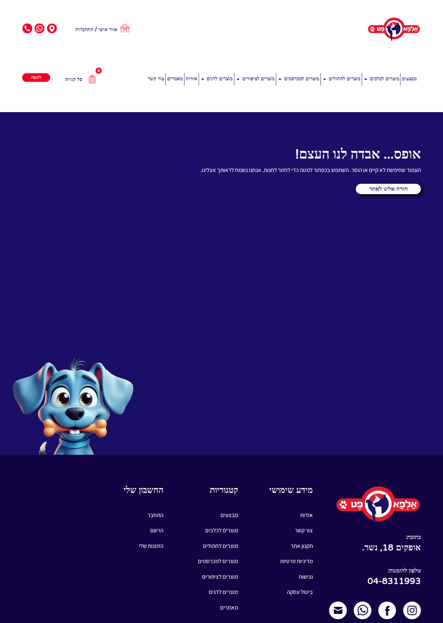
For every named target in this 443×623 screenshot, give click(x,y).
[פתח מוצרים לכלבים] (365, 79)
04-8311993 (394, 581)
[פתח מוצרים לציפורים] (238, 79)
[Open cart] (96, 79)
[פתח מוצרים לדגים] (202, 79)
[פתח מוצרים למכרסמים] (280, 79)
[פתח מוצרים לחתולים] (324, 79)
